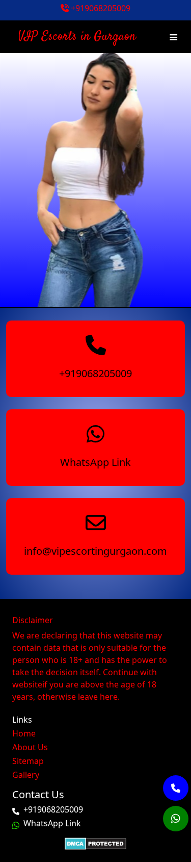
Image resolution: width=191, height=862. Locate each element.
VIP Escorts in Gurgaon (77, 36)
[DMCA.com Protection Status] (95, 843)
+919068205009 (99, 8)
